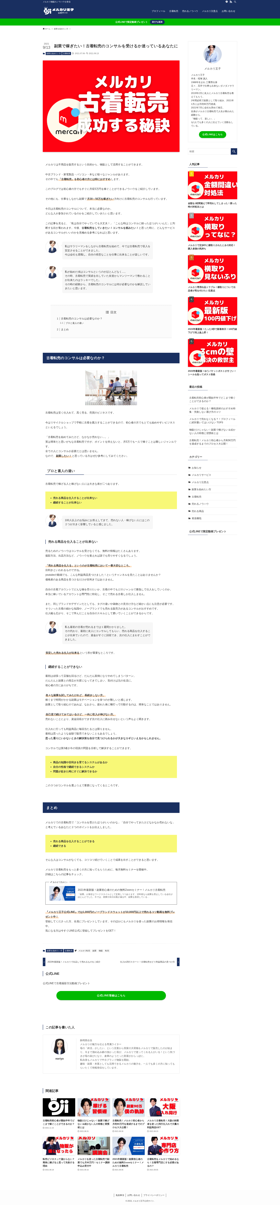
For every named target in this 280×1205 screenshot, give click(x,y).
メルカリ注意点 (200, 482)
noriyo (59, 1058)
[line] (227, 2)
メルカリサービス (201, 474)
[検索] (235, 2)
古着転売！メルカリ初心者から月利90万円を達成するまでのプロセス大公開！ (212, 442)
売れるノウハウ (200, 503)
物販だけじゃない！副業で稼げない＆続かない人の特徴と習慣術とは (212, 431)
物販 (101, 951)
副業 (94, 951)
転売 (107, 951)
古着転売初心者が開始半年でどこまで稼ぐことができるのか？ (212, 399)
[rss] (231, 2)
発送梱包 (196, 518)
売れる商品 (198, 511)
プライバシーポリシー (153, 1195)
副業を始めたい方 (54, 53)
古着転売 (66, 53)
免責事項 (120, 1195)
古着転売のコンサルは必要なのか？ (81, 318)
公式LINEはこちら (212, 134)
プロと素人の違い (75, 323)
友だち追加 (157, 22)
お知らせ (196, 467)
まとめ (65, 329)
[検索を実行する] (234, 151)
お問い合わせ (133, 1195)
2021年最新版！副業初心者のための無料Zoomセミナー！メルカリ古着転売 (121, 889)
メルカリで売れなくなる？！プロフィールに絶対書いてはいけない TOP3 (212, 421)
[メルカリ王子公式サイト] (59, 11)
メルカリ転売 (84, 951)
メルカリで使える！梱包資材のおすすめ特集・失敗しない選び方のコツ (212, 410)
